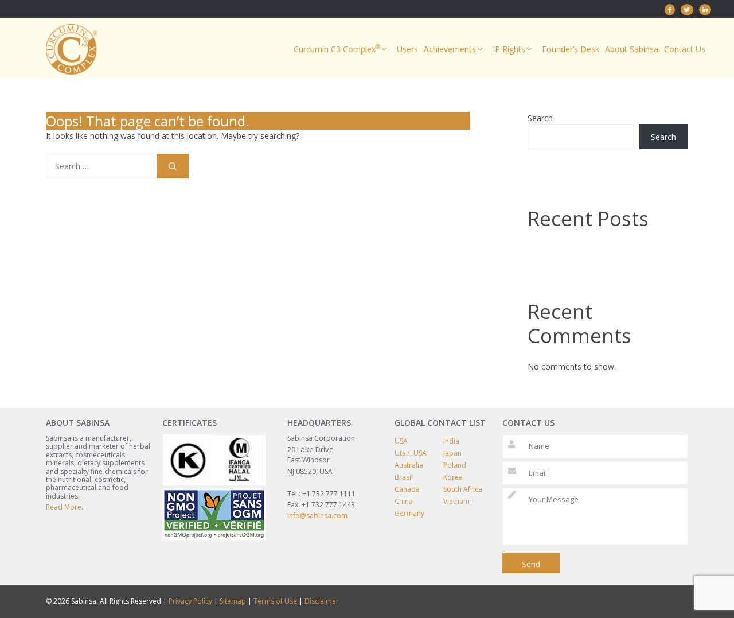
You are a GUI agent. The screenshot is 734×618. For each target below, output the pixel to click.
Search (540, 117)
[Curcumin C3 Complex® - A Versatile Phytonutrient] (705, 9)
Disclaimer (321, 601)
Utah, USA (411, 453)
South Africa (462, 489)
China (404, 501)
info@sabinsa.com (317, 515)
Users (407, 49)
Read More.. (65, 507)
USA (401, 441)
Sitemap (233, 601)
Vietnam (456, 501)
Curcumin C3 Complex (337, 48)
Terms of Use (275, 601)
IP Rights (509, 49)
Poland (454, 465)
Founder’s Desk (570, 49)
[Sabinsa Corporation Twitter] (687, 9)
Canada (407, 489)
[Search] (173, 166)
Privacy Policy (190, 601)
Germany (409, 513)
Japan (452, 453)
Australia (409, 465)
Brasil (404, 477)
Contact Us (684, 49)
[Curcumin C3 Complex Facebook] (670, 9)
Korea (453, 477)
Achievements (450, 49)
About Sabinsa (631, 49)
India (451, 441)
